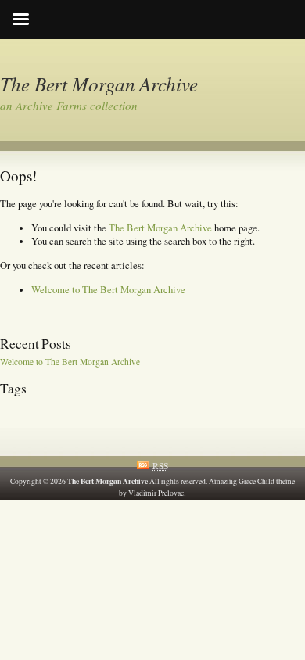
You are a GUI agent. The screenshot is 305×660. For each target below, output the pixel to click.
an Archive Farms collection (69, 105)
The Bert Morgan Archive (99, 83)
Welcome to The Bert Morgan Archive (108, 289)
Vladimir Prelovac (156, 493)
